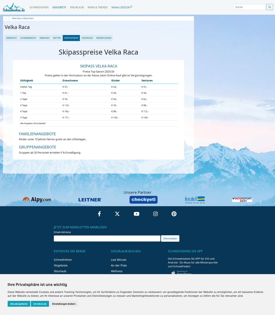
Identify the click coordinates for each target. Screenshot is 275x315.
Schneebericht (28, 37)
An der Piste (119, 265)
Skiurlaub (77, 7)
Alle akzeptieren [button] (19, 303)
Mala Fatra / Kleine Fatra (23, 18)
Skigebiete (59, 7)
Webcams (44, 37)
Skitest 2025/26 (120, 7)
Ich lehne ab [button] (39, 303)
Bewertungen (103, 37)
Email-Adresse (62, 232)
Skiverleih (87, 37)
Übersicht (11, 37)
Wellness (117, 271)
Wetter (57, 37)
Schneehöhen (39, 7)
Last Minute (118, 260)
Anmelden (171, 238)
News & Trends (98, 7)
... (6, 18)
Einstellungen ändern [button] (64, 303)
